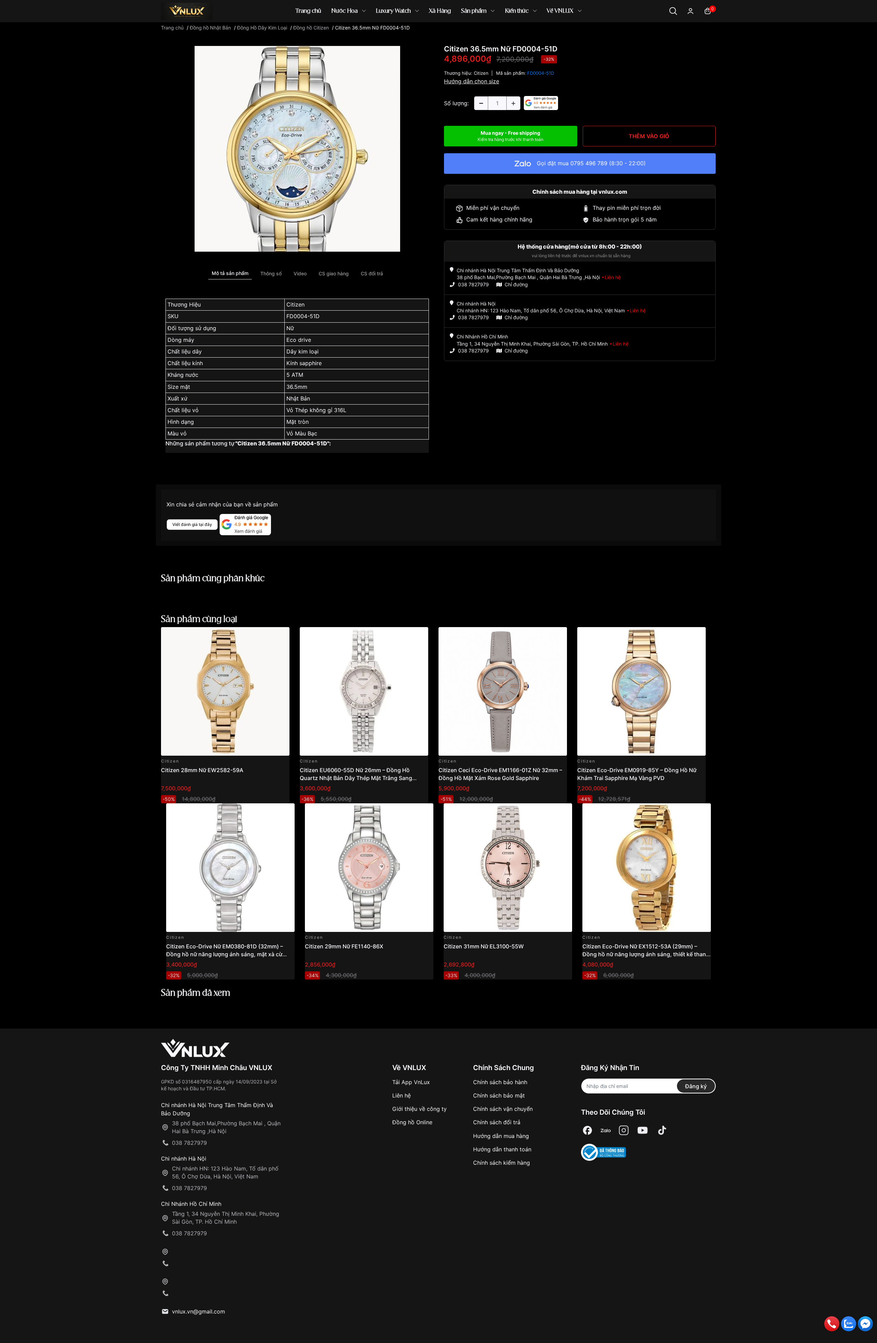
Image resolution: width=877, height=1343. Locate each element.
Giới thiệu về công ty (419, 1108)
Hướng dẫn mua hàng (501, 1135)
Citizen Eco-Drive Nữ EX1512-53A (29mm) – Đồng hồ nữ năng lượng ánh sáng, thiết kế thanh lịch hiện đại (645, 954)
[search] (538, 34)
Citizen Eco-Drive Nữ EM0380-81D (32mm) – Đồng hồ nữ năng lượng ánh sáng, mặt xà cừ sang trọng (224, 954)
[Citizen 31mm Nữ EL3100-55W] (508, 867)
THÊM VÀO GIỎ (649, 136)
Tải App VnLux (411, 1082)
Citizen (295, 304)
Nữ (290, 328)
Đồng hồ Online (412, 1122)
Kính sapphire (304, 363)
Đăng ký (696, 1086)
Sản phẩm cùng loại (199, 619)
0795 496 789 (588, 163)
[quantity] (481, 103)
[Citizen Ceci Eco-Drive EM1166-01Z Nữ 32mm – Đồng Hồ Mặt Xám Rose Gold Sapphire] (502, 691)
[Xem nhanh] (280, 636)
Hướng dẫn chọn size (471, 81)
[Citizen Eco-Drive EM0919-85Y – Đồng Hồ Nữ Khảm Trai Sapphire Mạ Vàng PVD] (641, 691)
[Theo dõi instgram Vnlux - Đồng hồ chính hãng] (623, 1130)
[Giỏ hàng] (708, 10)
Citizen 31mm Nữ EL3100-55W (484, 946)
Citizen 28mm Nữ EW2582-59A (202, 770)
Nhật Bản (298, 398)
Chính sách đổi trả (496, 1122)
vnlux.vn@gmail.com (198, 1311)
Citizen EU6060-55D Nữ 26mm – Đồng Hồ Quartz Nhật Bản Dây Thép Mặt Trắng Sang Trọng (356, 778)
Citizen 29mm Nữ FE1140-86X (344, 946)
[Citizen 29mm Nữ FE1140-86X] (369, 867)
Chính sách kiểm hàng (501, 1162)
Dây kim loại (302, 351)
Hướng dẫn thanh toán (502, 1149)
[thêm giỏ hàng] (265, 636)
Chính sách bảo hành (500, 1082)
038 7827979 (473, 284)
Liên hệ (401, 1095)
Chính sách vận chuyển (503, 1108)
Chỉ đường (516, 284)
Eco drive (298, 339)
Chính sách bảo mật (499, 1095)
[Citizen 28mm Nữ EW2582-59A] (225, 691)
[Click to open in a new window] (297, 148)
